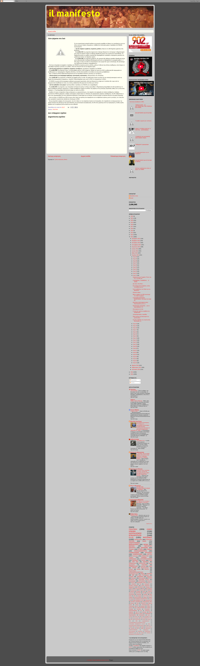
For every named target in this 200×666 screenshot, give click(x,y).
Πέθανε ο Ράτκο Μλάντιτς (137, 400)
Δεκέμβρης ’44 (147, 616)
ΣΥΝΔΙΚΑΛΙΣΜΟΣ (134, 552)
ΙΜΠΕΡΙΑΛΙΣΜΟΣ (134, 544)
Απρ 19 (135, 325)
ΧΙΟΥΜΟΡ (149, 573)
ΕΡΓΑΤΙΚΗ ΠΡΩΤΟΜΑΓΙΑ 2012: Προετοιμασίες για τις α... (140, 303)
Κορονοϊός (149, 576)
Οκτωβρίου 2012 (136, 242)
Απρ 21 (135, 275)
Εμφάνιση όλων (149, 523)
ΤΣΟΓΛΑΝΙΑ (144, 564)
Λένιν (137, 603)
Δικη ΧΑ (138, 612)
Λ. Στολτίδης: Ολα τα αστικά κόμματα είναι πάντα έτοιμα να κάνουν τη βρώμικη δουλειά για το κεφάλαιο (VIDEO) (143, 456)
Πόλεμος (133, 582)
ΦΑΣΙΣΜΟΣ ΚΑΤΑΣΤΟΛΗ (141, 598)
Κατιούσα (133, 389)
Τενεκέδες (146, 594)
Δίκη (146, 625)
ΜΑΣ (138, 628)
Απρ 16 (135, 332)
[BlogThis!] (72, 107)
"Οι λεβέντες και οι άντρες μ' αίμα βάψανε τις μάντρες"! (143, 502)
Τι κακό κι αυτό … (135, 411)
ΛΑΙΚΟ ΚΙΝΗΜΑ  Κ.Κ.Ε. (138, 600)
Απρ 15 (135, 334)
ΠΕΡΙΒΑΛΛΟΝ (132, 563)
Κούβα (142, 626)
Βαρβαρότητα (132, 587)
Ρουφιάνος (138, 591)
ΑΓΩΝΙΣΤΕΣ (149, 588)
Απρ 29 (135, 258)
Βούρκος (132, 603)
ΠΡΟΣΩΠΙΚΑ (147, 613)
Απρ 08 (135, 348)
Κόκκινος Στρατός (139, 613)
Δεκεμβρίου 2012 (136, 238)
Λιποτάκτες (133, 628)
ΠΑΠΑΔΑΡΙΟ (140, 576)
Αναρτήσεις (134, 380)
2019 (132, 222)
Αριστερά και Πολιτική (136, 469)
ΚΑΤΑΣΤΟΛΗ (138, 539)
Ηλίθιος (148, 606)
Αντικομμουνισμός (146, 604)
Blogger (111, 660)
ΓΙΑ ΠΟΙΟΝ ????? (141, 440)
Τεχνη (137, 632)
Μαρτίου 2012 (135, 365)
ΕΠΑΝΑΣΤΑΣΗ (145, 556)
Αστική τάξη (137, 616)
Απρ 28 (135, 261)
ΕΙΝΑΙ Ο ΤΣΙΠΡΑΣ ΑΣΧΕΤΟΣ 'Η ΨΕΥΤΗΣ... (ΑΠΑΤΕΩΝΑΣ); (143, 129)
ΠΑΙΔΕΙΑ (149, 549)
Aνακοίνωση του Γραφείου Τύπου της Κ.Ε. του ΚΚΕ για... (142, 278)
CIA (141, 610)
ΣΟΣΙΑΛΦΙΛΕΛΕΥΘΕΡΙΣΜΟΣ (136, 572)
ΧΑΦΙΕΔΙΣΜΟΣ (132, 559)
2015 (132, 230)
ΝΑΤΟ (131, 619)
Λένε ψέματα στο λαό (138, 309)
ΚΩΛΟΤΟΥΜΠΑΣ (137, 597)
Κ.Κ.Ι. (150, 625)
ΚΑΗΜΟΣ (131, 626)
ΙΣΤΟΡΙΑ (140, 549)
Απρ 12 (135, 340)
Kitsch (149, 615)
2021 (132, 218)
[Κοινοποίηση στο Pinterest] (77, 107)
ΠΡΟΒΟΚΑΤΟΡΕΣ (133, 566)
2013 (132, 234)
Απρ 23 (135, 271)
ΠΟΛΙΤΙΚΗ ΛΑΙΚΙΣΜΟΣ (135, 601)
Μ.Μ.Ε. (144, 541)
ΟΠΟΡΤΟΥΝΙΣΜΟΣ (134, 543)
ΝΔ (140, 584)
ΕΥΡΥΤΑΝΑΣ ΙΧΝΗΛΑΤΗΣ (137, 499)
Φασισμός (133, 578)
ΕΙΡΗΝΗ (134, 567)
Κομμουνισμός (132, 570)
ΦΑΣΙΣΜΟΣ (147, 537)
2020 (132, 220)
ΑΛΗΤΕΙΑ (143, 566)
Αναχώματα (147, 584)
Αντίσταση (131, 616)
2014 (132, 232)
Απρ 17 (135, 329)
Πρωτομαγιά (131, 594)
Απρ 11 (135, 342)
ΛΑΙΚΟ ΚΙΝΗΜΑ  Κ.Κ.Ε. (137, 623)
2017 (132, 226)
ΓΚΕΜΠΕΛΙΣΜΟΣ (138, 554)
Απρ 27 (135, 263)
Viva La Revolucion (136, 485)
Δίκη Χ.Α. (150, 582)
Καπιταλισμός (132, 581)
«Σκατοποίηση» (134, 390)
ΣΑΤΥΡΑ (149, 554)
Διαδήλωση (147, 610)
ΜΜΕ (151, 589)
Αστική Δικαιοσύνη (145, 585)
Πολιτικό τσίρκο (136, 292)
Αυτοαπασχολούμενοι (133, 625)
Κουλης (139, 569)
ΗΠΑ (135, 595)
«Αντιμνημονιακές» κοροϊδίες (140, 314)
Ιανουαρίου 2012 (136, 369)
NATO (147, 589)
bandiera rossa (134, 195)
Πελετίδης (139, 609)
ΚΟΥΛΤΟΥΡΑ (142, 563)
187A (149, 623)
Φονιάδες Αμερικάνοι (133, 585)
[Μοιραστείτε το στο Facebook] (75, 107)
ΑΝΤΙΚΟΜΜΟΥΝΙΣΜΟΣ (146, 559)
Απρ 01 (135, 362)
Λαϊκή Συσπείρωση (144, 575)
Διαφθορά (131, 612)
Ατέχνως (133, 399)
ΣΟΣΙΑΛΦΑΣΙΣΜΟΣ (133, 610)
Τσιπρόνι (131, 549)
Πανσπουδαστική (132, 631)
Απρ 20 (135, 323)
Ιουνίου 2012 (135, 251)
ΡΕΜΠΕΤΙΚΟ (131, 632)
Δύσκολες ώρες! (134, 515)
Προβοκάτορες (147, 631)
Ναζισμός (148, 587)
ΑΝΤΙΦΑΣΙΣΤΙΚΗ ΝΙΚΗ (147, 601)
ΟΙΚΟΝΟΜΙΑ (144, 547)
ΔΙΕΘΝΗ (145, 544)
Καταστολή (149, 581)
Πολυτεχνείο (137, 588)
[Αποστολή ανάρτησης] (68, 107)
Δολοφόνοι (134, 584)
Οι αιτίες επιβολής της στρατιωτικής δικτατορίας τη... (141, 320)
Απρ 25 (135, 267)
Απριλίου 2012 (135, 255)
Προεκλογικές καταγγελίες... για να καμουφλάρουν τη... (141, 306)
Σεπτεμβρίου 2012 (136, 244)
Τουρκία (142, 632)
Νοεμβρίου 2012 (136, 240)
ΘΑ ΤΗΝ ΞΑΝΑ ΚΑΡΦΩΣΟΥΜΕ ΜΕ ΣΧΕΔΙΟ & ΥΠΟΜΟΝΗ (143, 488)
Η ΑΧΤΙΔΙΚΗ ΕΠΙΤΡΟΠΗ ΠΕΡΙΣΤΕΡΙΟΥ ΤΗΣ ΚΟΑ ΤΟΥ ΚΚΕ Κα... (142, 299)
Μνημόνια (148, 592)
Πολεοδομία (147, 609)
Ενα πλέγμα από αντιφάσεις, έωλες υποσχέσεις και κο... (141, 286)
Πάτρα (144, 619)
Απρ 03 (135, 358)
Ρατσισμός (141, 589)
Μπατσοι (147, 569)
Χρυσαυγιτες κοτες (133, 573)
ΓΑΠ (142, 616)
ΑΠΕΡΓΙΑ (131, 588)
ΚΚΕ (133, 575)
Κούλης (143, 560)
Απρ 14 (135, 336)
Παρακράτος (140, 631)
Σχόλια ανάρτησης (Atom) (61, 159)
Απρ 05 (135, 354)
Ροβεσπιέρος (134, 514)
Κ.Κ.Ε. (131, 537)
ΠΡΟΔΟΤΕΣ (143, 603)
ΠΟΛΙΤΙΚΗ (55, 109)
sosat (131, 198)
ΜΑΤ (143, 592)
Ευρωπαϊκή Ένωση (144, 579)
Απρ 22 (135, 273)
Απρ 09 (135, 346)
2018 (132, 224)
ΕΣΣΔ (143, 588)
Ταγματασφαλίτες (132, 615)
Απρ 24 (135, 269)
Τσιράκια (131, 557)
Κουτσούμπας (137, 626)
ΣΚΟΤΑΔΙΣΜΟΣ (142, 581)
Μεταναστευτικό (148, 600)
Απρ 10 (135, 344)
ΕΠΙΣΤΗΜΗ (138, 592)
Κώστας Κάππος (149, 626)
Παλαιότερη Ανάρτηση (118, 156)
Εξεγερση (143, 606)
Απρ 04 (135, 356)
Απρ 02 (135, 360)
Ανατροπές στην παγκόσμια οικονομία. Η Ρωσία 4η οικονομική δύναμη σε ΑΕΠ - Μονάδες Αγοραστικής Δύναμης (143, 473)
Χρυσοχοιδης (142, 615)
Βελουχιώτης (141, 625)
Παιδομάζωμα (145, 629)
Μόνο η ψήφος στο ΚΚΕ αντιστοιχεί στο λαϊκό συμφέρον (141, 295)
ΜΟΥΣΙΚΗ (132, 546)
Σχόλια (132, 382)
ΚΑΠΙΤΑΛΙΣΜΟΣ (135, 533)
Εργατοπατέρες (145, 567)
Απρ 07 (135, 350)
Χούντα (136, 604)
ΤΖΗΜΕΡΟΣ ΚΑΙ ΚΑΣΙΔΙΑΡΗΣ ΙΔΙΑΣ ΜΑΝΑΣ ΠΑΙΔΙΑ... (142, 137)
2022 (132, 216)
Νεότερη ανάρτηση (54, 156)
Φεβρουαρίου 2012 (137, 367)
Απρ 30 (135, 256)
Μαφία (142, 573)
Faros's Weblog (135, 409)
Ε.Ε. (138, 606)
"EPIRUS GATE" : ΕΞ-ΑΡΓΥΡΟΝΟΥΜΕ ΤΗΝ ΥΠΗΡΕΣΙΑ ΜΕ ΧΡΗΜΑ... (143, 106)
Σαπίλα (144, 591)
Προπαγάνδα (142, 578)
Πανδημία (131, 609)
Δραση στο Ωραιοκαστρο (137, 452)
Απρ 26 (135, 265)
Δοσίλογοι (144, 612)
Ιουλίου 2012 (135, 248)
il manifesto (74, 13)
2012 (132, 236)
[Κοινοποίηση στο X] (74, 107)
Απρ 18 (135, 327)
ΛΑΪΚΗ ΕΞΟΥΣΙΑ (135, 439)
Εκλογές (131, 569)
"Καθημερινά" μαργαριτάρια (142, 144)
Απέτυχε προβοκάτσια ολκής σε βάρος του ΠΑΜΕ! (143, 169)
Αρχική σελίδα (52, 31)
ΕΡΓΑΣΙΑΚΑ (148, 552)
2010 (132, 374)
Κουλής (130, 607)
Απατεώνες (135, 556)
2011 (132, 372)
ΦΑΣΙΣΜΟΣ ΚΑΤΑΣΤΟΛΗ (137, 622)
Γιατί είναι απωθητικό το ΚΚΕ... (137, 101)
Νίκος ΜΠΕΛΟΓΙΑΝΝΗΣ (139, 607)
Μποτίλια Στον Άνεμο (136, 421)
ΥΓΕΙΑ (150, 560)
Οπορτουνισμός (138, 619)
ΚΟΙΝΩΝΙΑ (144, 557)
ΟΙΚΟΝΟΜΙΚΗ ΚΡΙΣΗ (141, 582)
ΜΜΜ (142, 628)
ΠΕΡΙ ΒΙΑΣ (135, 561)
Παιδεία (148, 607)
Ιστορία (139, 595)
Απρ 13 (135, 338)
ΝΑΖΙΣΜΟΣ (146, 561)
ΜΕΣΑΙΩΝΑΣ (140, 587)
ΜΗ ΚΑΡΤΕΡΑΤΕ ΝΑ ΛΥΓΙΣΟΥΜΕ (143, 113)
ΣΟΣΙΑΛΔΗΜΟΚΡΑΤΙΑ (140, 551)
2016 (132, 228)
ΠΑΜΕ (150, 566)
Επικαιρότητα (134, 589)
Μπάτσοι (132, 591)
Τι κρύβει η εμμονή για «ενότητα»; (143, 120)
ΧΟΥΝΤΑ (131, 576)
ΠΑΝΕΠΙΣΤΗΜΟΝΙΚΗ (133, 629)
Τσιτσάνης (148, 632)
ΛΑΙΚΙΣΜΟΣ (135, 560)
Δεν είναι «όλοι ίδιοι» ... (138, 283)
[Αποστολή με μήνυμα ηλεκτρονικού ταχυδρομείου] (71, 107)
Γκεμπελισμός (132, 606)
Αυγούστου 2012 (136, 246)
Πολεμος (148, 619)
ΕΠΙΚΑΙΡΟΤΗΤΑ (135, 535)
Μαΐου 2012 (135, 253)
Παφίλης (145, 597)
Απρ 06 (135, 352)
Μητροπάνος (147, 628)
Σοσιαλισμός (138, 594)
